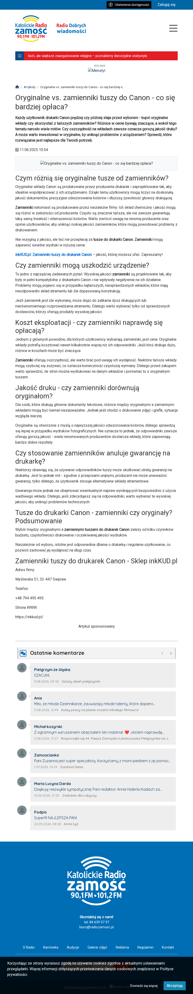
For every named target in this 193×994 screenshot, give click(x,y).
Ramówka (50, 947)
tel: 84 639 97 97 (96, 922)
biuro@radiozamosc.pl (96, 927)
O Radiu (29, 947)
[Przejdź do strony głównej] (50, 28)
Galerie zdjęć (97, 947)
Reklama (122, 947)
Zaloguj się (166, 4)
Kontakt (168, 947)
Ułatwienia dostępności (132, 5)
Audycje (73, 947)
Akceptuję (175, 985)
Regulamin (145, 947)
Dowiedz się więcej (144, 986)
